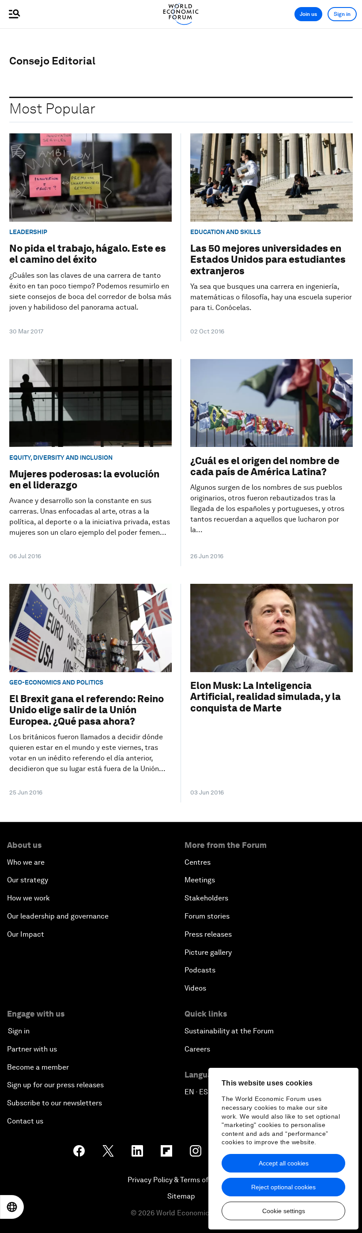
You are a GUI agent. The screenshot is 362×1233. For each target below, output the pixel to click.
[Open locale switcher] (11, 1206)
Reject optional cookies (283, 1187)
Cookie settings (283, 1210)
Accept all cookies (284, 1163)
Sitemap (181, 1196)
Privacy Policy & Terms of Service (181, 1180)
